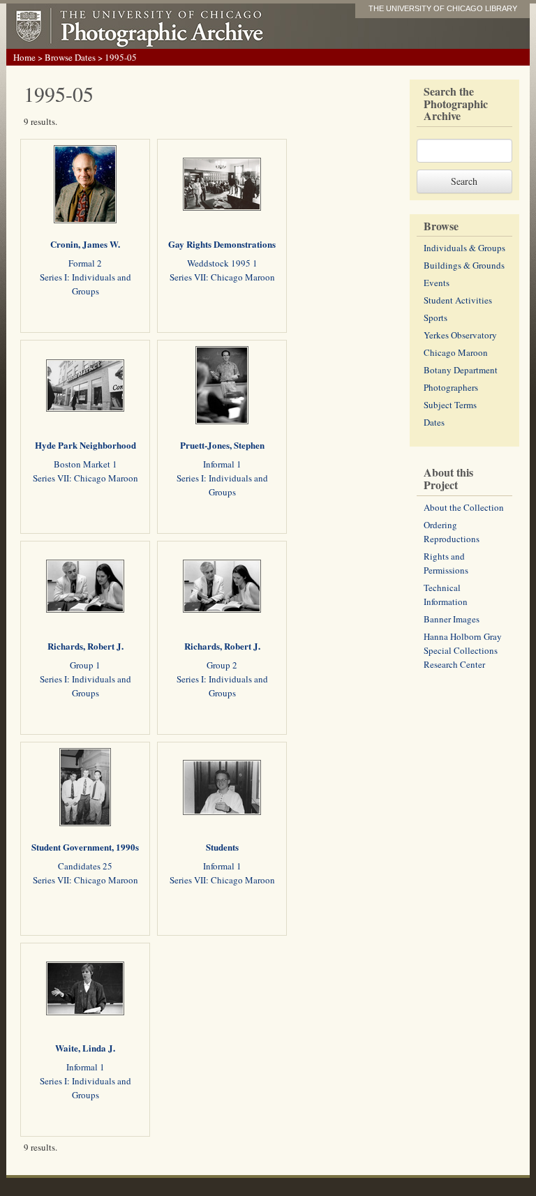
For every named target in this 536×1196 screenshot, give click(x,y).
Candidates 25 (85, 866)
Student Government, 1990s (85, 846)
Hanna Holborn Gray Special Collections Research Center (463, 650)
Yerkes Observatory (460, 335)
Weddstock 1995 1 (222, 263)
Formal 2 (85, 263)
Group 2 (222, 665)
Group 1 (85, 665)
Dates (434, 422)
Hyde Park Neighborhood (85, 444)
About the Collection (464, 507)
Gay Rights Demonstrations (222, 244)
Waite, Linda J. (85, 1047)
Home (24, 57)
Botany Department (461, 370)
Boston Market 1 (85, 464)
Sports (435, 317)
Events (436, 282)
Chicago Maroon (456, 352)
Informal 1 (222, 464)
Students (222, 846)
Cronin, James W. (85, 244)
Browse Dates (70, 57)
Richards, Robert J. (85, 645)
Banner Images (451, 619)
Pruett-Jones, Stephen (222, 444)
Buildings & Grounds (464, 265)
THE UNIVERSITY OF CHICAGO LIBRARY (442, 8)
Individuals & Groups (464, 247)
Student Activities (458, 300)
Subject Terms (450, 404)
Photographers (451, 387)
